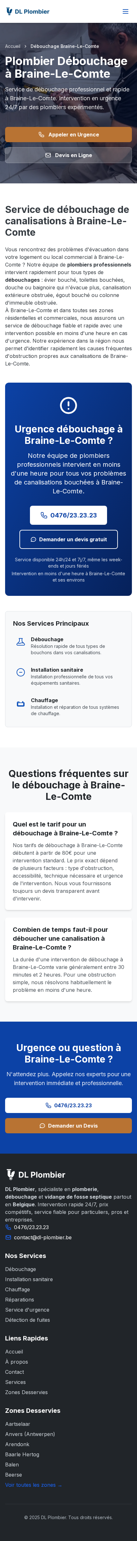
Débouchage (20, 1269)
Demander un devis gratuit (73, 539)
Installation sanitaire (29, 1279)
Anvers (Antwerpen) (30, 1434)
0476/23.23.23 (73, 515)
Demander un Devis (73, 1126)
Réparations (19, 1299)
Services (15, 1382)
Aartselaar (17, 1424)
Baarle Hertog (22, 1454)
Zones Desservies (26, 1392)
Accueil (12, 46)
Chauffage (17, 1289)
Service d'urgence (27, 1310)
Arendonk (17, 1444)
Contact (14, 1372)
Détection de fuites (27, 1320)
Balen (12, 1464)
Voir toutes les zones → (33, 1485)
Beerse (13, 1475)
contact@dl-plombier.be (43, 1237)
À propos (16, 1362)
